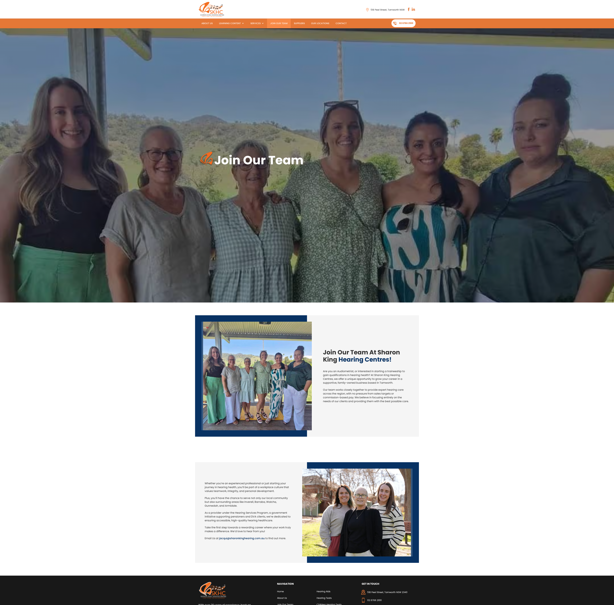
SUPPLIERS (299, 23)
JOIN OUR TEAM (278, 23)
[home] (212, 9)
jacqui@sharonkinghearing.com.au (242, 538)
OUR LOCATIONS (320, 23)
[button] (231, 23)
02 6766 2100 (406, 23)
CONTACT (341, 23)
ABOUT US (207, 23)
